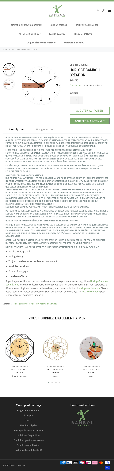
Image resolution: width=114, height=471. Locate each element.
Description (16, 129)
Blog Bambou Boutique (28, 410)
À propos (28, 415)
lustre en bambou (91, 291)
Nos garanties (44, 129)
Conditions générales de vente (29, 440)
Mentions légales (28, 425)
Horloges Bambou (22, 303)
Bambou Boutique (17, 465)
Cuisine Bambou (58, 25)
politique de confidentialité (28, 450)
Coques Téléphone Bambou (41, 42)
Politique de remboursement (28, 430)
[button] (48, 382)
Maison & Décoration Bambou (26, 25)
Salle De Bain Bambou (87, 25)
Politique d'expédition (29, 435)
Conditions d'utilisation (28, 445)
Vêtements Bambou (29, 34)
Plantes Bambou (56, 34)
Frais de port (76, 85)
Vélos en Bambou (83, 34)
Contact (28, 420)
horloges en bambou (89, 288)
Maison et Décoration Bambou (44, 303)
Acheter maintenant (90, 121)
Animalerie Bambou (74, 42)
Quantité (74, 93)
